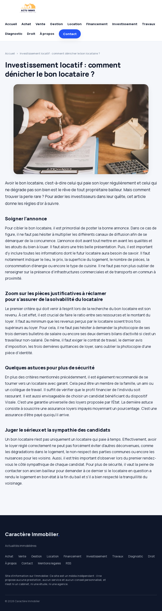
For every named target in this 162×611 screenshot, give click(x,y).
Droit (31, 33)
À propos (47, 33)
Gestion (56, 24)
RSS (68, 563)
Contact (70, 34)
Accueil (11, 24)
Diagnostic (13, 33)
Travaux (148, 24)
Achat (26, 24)
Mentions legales (49, 563)
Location (75, 24)
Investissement (124, 24)
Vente (40, 24)
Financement (97, 24)
